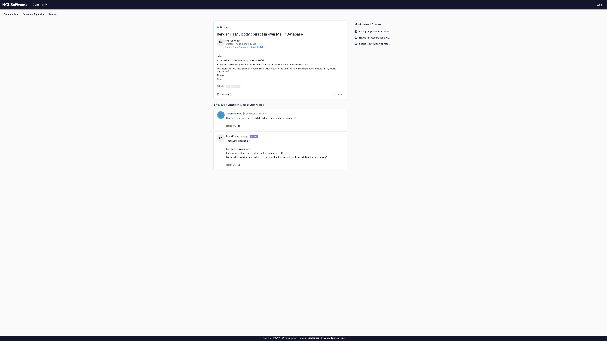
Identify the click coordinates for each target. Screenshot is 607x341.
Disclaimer (313, 338)
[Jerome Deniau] (221, 115)
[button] (11, 14)
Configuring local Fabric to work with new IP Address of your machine (375, 31)
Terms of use (338, 338)
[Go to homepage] (14, 4)
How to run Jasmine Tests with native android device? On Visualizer (375, 37)
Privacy (325, 338)
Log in (600, 4)
